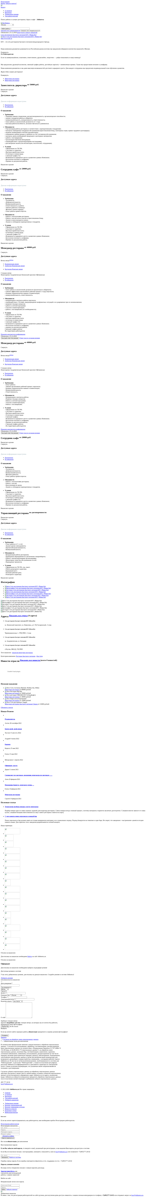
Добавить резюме (7, 978)
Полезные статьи (11, 1110)
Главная (7, 1093)
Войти (3, 3)
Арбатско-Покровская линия (15, 266)
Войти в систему (15, 1157)
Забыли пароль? (11, 3)
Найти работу (6, 28)
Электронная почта (8, 999)
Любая (11, 260)
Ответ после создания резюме (29, 338)
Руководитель (10, 719)
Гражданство (6, 995)
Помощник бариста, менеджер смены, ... (19, 785)
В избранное (9, 107)
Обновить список (7, 707)
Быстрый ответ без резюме (10, 338)
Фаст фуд (39, 656)
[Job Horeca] (5, 23)
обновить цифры (8, 1136)
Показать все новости (30, 660)
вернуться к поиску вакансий (27, 32)
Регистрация (5, 2)
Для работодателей (11, 16)
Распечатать (9, 105)
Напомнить (5, 1157)
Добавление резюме (12, 14)
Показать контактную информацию (13, 334)
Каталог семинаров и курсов (15, 1107)
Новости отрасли (11, 1109)
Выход (3, 7)
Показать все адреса (18, 615)
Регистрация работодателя (10, 1124)
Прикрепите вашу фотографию (11, 1024)
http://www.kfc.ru (6, 38)
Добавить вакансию (12, 1100)
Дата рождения (6, 983)
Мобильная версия (11, 1112)
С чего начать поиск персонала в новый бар (21, 816)
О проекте (8, 11)
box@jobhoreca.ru (7, 1084)
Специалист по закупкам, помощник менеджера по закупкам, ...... (28, 775)
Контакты (8, 12)
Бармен (7, 744)
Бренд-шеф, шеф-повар (13, 729)
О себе (3, 1017)
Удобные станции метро (9, 1021)
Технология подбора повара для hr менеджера (21, 807)
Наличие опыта (7, 1001)
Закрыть (3, 1037)
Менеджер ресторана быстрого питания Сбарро (21, 704)
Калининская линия (12, 264)
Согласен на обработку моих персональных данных (20, 1039)
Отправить (5, 1035)
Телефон (4, 997)
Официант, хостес (11, 765)
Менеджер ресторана (12, 78)
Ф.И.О (4, 993)
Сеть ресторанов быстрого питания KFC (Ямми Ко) (18, 35)
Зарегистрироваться (8, 1138)
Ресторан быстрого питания (25, 656)
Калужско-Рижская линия (14, 269)
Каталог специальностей (13, 1105)
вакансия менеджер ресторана (22, 652)
